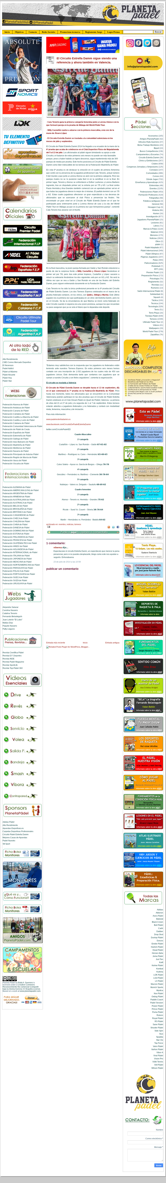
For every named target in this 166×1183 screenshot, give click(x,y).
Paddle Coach (156, 1000)
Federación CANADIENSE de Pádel (18, 515)
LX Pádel (159, 981)
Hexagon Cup (154, 207)
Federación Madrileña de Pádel (16, 445)
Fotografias (154, 198)
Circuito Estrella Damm (149, 157)
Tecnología (153, 306)
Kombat (159, 969)
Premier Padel (152, 272)
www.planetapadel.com (30, 991)
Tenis (156, 309)
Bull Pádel (158, 925)
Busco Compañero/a (149, 151)
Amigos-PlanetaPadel (149, 139)
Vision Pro (158, 1059)
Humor (156, 213)
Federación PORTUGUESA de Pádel (19, 574)
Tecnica (154, 303)
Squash (156, 297)
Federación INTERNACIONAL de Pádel (20, 552)
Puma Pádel (157, 1012)
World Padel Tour (150, 331)
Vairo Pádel (158, 1046)
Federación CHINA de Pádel (15, 524)
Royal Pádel (157, 1018)
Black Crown (157, 922)
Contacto (33, 32)
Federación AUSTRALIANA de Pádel (19, 500)
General (155, 204)
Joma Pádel (158, 956)
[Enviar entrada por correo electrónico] (48, 527)
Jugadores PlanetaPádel (148, 220)
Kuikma (159, 972)
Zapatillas (154, 334)
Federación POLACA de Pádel (16, 571)
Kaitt (161, 962)
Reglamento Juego (93, 32)
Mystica (159, 990)
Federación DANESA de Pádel (16, 527)
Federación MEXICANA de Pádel (17, 562)
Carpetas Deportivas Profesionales (18, 831)
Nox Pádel (158, 993)
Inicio (7, 32)
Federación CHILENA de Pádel (16, 521)
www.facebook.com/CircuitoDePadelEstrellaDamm (68, 424)
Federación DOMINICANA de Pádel (18, 531)
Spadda (159, 1037)
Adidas (160, 910)
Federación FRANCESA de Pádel (17, 540)
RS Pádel (159, 1021)
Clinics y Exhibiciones (148, 161)
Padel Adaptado (152, 247)
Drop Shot (158, 934)
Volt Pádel (158, 1065)
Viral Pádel (158, 1055)
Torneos (77, 524)
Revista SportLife (10, 665)
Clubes (155, 164)
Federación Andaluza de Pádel (16, 408)
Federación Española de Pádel (16, 433)
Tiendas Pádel (151, 316)
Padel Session (156, 1003)
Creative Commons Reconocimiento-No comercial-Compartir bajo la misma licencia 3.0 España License (21, 987)
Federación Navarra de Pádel (16, 451)
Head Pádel (158, 950)
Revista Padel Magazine (13, 662)
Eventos (62, 524)
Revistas (155, 285)
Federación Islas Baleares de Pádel (18, 442)
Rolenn (160, 1015)
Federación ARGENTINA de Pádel (18, 493)
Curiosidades (152, 173)
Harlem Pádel (157, 947)
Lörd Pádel (158, 978)
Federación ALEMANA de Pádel (17, 487)
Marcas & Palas (150, 229)
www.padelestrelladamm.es (58, 419)
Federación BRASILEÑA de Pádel (17, 509)
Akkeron (159, 913)
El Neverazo (8, 365)
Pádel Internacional (149, 250)
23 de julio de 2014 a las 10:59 (67, 562)
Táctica (155, 300)
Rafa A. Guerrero (25, 983)
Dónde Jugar (152, 179)
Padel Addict (8, 368)
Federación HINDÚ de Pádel (15, 546)
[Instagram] (130, 46)
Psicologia (154, 279)
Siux (161, 1034)
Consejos (153, 170)
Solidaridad (155, 294)
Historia (155, 210)
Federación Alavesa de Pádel (15, 404)
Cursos (156, 176)
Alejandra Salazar (10, 607)
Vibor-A (159, 1052)
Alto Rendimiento (10, 359)
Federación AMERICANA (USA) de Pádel (21, 490)
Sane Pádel (158, 1024)
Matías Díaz (8, 623)
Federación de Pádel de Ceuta (16, 429)
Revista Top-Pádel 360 (13, 668)
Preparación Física (149, 275)
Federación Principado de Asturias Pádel (21, 454)
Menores (154, 235)
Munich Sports (156, 987)
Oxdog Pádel (157, 996)
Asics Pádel (158, 916)
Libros (156, 226)
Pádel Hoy (7, 378)
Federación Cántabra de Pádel (16, 414)
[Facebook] (138, 46)
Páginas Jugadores (149, 257)
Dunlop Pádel (157, 937)
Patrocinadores (151, 263)
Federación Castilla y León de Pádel (19, 420)
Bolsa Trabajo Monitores (148, 145)
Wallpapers (154, 328)
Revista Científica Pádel (13, 652)
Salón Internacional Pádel (148, 291)
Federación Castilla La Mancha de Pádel (21, 417)
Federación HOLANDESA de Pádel (18, 549)
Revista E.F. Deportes (12, 656)
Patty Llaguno (9, 629)
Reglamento (153, 282)
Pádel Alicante (9, 375)
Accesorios (153, 136)
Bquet (156, 148)
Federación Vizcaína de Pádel (16, 463)
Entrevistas (154, 185)
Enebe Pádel (157, 944)
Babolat (159, 919)
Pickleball (156, 266)
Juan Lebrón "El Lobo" (12, 620)
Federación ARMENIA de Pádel (16, 497)
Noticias (70, 524)
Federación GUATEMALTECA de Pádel (20, 543)
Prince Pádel (157, 1009)
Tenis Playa (154, 313)
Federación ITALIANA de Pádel (16, 556)
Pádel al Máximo (10, 372)
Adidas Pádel (8, 822)
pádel (157, 244)
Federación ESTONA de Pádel (16, 534)
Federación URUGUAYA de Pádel (17, 583)
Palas (155, 260)
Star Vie (159, 1040)
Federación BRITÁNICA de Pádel (17, 512)
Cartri (160, 928)
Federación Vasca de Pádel (15, 460)
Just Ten (159, 959)
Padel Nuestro (9, 841)
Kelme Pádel (157, 965)
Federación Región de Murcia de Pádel (20, 457)
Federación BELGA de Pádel (15, 506)
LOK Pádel (158, 975)
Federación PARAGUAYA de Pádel (18, 568)
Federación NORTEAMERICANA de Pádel (21, 565)
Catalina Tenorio (10, 613)
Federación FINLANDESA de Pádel (18, 537)
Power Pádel (157, 1006)
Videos (156, 325)
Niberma (58, 547)
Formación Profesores (148, 195)
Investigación (152, 216)
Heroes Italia (157, 953)
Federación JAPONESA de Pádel (17, 559)
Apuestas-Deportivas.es (13, 828)
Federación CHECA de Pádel (15, 518)
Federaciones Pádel (149, 192)
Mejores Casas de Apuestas (15, 837)
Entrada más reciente (55, 643)
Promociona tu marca (70, 32)
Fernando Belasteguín (12, 616)
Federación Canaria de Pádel (16, 411)
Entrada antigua (112, 643)
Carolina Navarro (10, 610)
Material (154, 232)
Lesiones (155, 223)
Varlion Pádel (157, 1049)
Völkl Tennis (157, 1062)
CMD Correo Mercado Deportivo (17, 362)
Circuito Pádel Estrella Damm (15, 834)
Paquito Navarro (10, 626)
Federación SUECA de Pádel (15, 577)
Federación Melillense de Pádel (17, 448)
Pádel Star (7, 381)
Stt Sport (6, 844)
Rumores (155, 288)
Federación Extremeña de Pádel (17, 436)
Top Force (158, 1043)
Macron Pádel (157, 984)
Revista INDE (8, 659)
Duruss (160, 941)
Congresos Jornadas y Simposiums (142, 167)
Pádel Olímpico (152, 254)
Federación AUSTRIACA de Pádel (17, 503)
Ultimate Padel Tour (151, 322)
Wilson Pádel (157, 1068)
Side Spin (159, 1031)
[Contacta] (156, 46)
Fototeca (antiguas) (151, 201)
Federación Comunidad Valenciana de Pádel (22, 426)
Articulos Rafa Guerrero (148, 142)
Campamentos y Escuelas (147, 154)
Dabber (159, 931)
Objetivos (19, 32)
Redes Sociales (48, 32)
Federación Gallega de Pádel (15, 439)
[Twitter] (147, 46)
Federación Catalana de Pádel (16, 423)
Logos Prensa (113, 32)
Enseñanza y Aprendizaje (146, 182)
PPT (156, 269)
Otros (157, 241)
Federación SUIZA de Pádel (15, 580)
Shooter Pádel (156, 1028)
